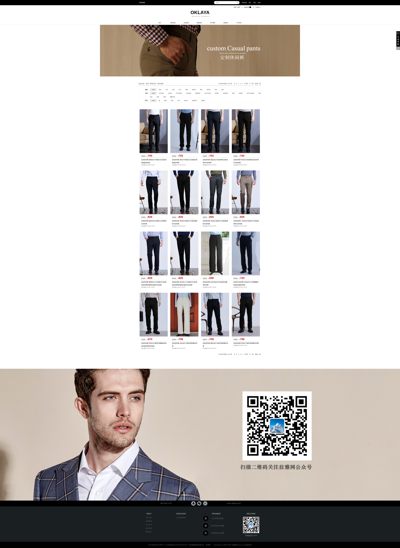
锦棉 (164, 97)
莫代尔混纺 (208, 93)
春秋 (172, 100)
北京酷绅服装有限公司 (196, 545)
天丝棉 (170, 93)
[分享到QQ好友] (193, 503)
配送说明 (149, 528)
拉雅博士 (225, 23)
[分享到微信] (199, 503)
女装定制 (186, 23)
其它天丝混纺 (250, 93)
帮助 (254, 2)
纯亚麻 (240, 93)
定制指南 (142, 2)
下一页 (251, 83)
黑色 (160, 89)
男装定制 (172, 23)
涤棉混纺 (225, 93)
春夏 (165, 100)
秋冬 (179, 100)
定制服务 (149, 521)
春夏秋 (203, 100)
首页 (159, 23)
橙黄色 (194, 89)
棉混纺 (217, 93)
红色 (180, 89)
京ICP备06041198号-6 (156, 545)
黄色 (201, 89)
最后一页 (258, 83)
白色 (166, 89)
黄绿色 (208, 89)
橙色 (186, 89)
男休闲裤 (160, 83)
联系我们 (149, 532)
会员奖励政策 (181, 517)
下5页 (246, 83)
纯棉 (233, 93)
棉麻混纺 (197, 93)
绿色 (216, 89)
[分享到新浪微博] (205, 503)
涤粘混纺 (188, 93)
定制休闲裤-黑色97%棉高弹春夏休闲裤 (246, 343)
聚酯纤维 (172, 97)
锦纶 (158, 97)
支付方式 (149, 524)
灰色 (173, 89)
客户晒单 (212, 23)
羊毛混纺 (161, 93)
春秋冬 (186, 100)
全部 (153, 89)
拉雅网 (208, 545)
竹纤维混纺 (179, 93)
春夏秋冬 (194, 100)
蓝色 (222, 89)
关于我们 (239, 23)
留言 (250, 2)
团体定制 (199, 23)
